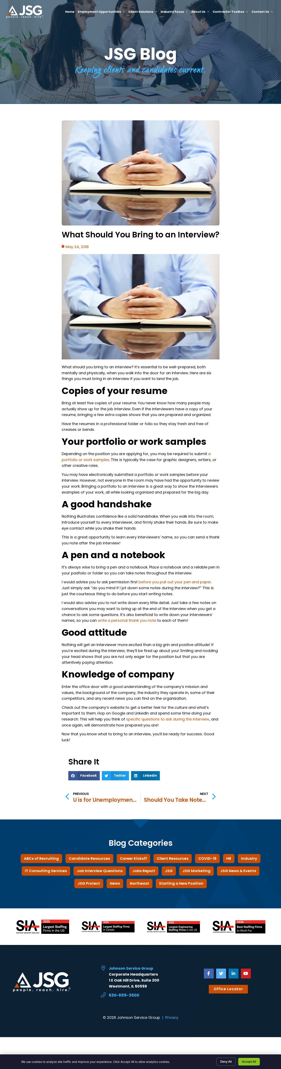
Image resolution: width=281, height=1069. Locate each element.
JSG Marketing (196, 870)
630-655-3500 (124, 995)
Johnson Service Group (131, 968)
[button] (84, 775)
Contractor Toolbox (228, 13)
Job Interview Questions (100, 870)
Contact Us (260, 13)
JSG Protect (89, 883)
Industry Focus (172, 13)
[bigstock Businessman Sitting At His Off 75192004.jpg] (140, 358)
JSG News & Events (238, 870)
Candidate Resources (89, 858)
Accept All (249, 1061)
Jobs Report (143, 870)
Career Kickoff (133, 858)
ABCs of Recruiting (41, 858)
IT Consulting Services (46, 870)
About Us (198, 13)
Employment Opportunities (99, 13)
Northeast (139, 883)
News (115, 883)
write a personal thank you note (127, 620)
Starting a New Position (181, 883)
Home (69, 13)
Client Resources (172, 858)
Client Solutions (140, 13)
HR (228, 858)
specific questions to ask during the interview (167, 719)
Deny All (226, 1061)
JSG (169, 870)
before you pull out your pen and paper (175, 581)
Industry (249, 858)
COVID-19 (207, 858)
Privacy (171, 1017)
